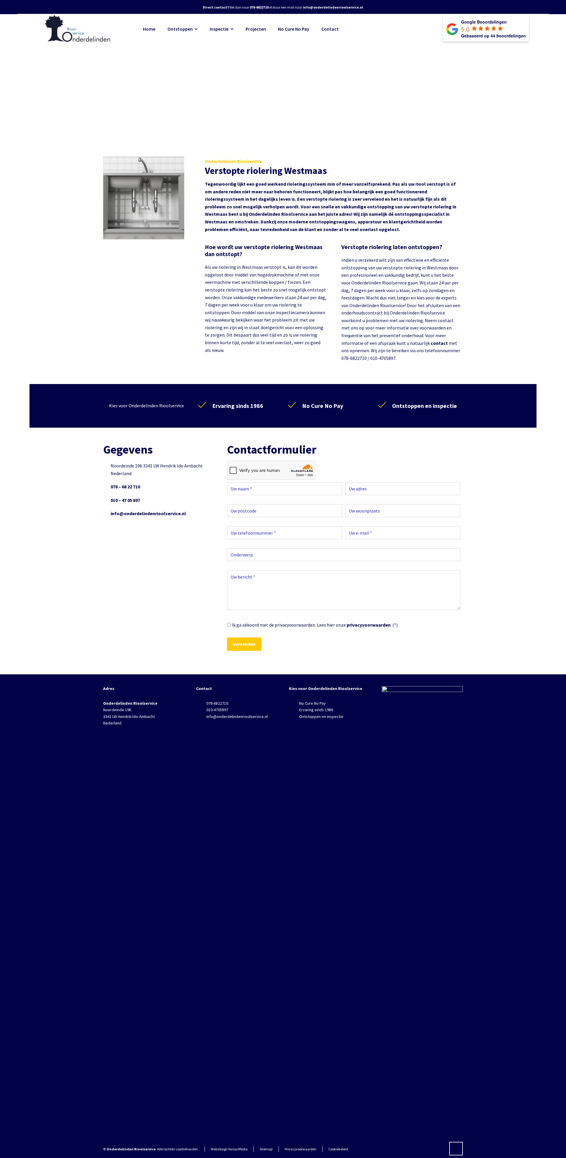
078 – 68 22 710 (125, 487)
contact (439, 343)
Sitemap (266, 1149)
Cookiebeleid (338, 1149)
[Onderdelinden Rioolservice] (78, 29)
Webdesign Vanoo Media (229, 1149)
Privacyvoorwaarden (300, 1149)
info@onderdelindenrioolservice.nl (148, 513)
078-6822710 (217, 703)
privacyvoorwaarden (369, 625)
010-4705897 (217, 709)
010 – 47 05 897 (125, 500)
